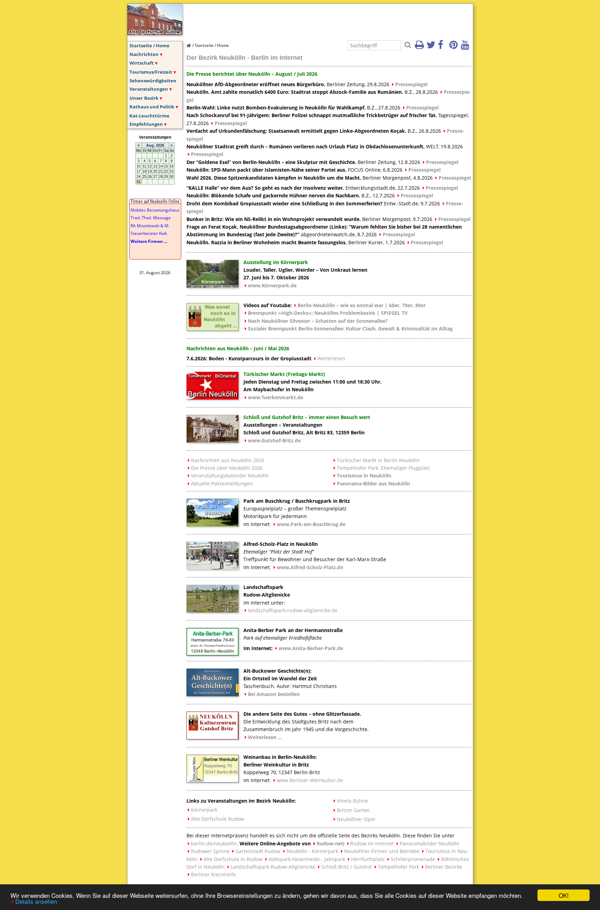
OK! (564, 895)
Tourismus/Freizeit (151, 72)
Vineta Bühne (352, 800)
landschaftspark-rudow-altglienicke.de (293, 610)
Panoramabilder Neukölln (429, 843)
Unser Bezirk (144, 98)
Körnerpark (204, 809)
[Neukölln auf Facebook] (443, 46)
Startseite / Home (149, 45)
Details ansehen (36, 901)
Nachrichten (144, 54)
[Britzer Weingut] (212, 780)
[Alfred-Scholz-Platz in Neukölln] (212, 567)
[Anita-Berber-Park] (212, 653)
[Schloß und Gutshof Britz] (212, 440)
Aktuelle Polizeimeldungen (222, 483)
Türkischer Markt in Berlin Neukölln (378, 460)
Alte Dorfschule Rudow (217, 818)
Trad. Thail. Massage (151, 218)
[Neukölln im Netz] (154, 33)
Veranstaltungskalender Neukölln (230, 475)
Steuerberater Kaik (149, 233)
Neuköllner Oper (356, 819)
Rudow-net (330, 843)
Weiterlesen (331, 358)
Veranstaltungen (149, 89)
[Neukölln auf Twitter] (431, 46)
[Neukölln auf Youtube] (466, 46)
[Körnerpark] (212, 285)
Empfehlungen (146, 124)
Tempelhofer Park (398, 866)
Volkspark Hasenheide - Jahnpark (306, 859)
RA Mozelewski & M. (150, 226)
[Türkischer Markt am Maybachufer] (212, 397)
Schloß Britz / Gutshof (346, 866)
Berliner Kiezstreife (213, 874)
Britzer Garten (353, 810)
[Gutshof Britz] (212, 737)
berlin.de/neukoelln (214, 843)
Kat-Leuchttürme (149, 116)
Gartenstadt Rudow (258, 851)
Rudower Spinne (210, 851)
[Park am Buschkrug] (212, 524)
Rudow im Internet (372, 843)
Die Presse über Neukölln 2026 (226, 468)
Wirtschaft (142, 63)
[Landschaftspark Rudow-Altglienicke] (212, 610)
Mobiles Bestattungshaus (155, 210)
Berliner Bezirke (443, 866)
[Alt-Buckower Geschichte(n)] (212, 694)
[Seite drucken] (420, 46)
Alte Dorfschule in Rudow (232, 859)
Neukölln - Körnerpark (312, 851)
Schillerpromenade (413, 859)
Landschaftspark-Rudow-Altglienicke (273, 866)
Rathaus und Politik (152, 107)
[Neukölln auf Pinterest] (454, 46)
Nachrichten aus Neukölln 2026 (227, 460)
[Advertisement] (312, 19)
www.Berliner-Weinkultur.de (310, 780)
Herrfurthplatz (368, 859)
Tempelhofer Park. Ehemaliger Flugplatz (383, 468)
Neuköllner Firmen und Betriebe (381, 851)
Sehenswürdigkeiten (153, 80)
